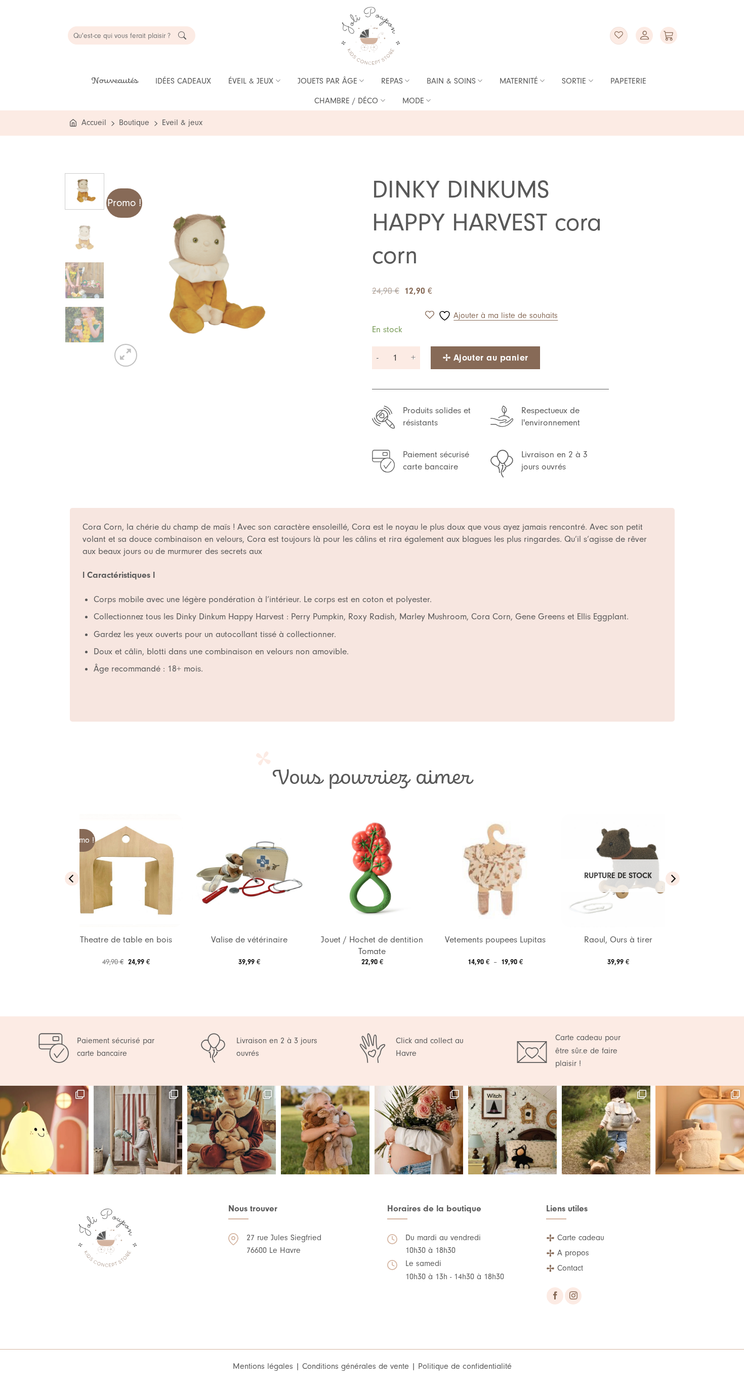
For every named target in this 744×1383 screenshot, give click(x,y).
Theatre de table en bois (126, 939)
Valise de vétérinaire (249, 939)
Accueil (93, 122)
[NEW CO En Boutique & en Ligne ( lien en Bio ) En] (699, 1130)
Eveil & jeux (182, 122)
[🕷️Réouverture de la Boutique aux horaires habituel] (512, 1130)
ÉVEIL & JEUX (250, 81)
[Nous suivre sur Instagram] (573, 1296)
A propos (573, 1252)
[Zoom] (125, 355)
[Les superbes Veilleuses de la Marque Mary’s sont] (44, 1130)
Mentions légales (263, 1366)
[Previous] (127, 270)
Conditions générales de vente (355, 1366)
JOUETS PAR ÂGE (327, 81)
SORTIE (574, 81)
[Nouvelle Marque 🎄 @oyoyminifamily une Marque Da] (138, 1130)
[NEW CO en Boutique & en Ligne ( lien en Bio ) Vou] (606, 1130)
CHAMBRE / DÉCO (346, 100)
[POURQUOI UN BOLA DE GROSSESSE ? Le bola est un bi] (419, 1130)
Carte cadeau (580, 1237)
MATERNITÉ (519, 81)
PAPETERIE (628, 81)
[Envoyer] (182, 36)
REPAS (392, 81)
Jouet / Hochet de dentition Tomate (372, 945)
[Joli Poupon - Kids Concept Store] (371, 35)
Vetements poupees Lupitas (495, 939)
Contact (570, 1268)
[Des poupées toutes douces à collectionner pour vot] (325, 1130)
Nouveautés (115, 81)
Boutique (134, 122)
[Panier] (668, 35)
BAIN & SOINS (451, 81)
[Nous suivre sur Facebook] (555, 1296)
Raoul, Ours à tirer (618, 939)
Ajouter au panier (490, 357)
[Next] (290, 270)
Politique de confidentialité (465, 1366)
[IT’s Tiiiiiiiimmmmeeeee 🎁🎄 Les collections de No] (231, 1130)
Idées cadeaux (183, 81)
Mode (413, 100)
